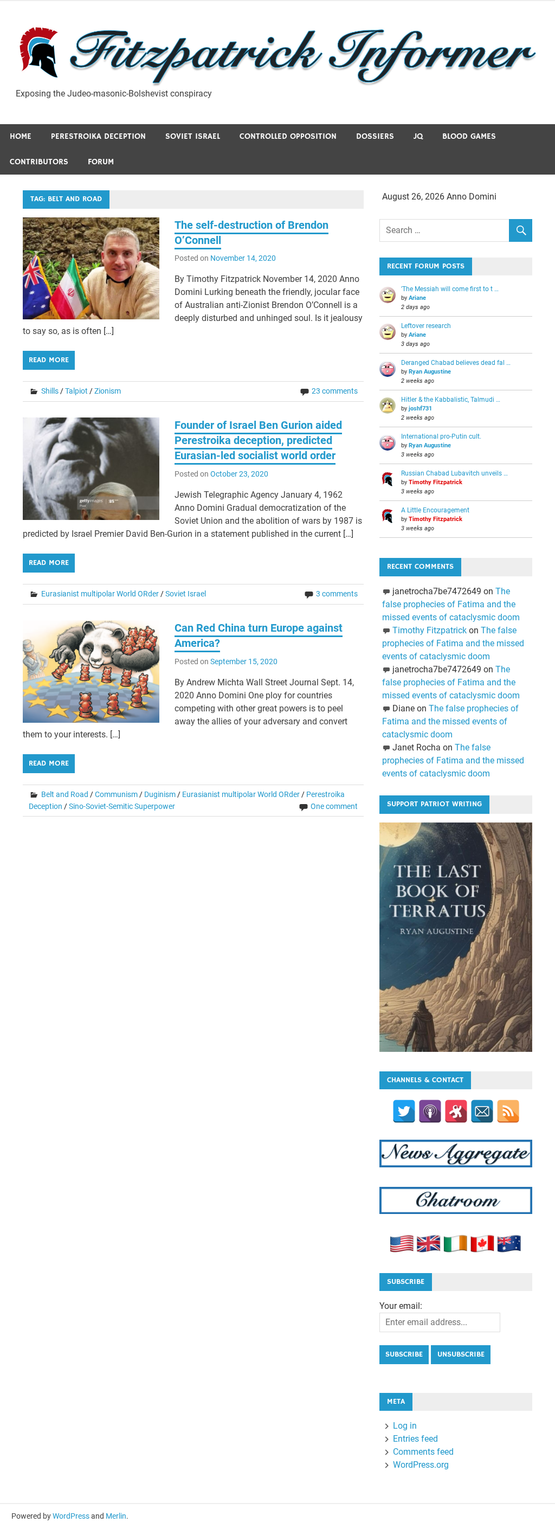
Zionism (107, 391)
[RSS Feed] (508, 1111)
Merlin (116, 1516)
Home (20, 136)
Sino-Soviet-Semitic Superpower (122, 806)
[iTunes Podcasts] (430, 1111)
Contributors (39, 162)
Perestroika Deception (98, 136)
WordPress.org (421, 1465)
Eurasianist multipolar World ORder (100, 593)
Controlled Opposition (288, 136)
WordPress (71, 1516)
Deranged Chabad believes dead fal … (456, 363)
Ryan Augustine (430, 371)
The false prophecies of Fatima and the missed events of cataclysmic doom (451, 604)
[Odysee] (456, 1111)
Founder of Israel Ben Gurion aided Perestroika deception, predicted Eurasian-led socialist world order (258, 440)
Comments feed (423, 1452)
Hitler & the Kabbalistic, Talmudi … (450, 399)
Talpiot (76, 391)
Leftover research (426, 326)
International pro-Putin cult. (441, 436)
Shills (50, 391)
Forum (101, 162)
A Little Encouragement (435, 510)
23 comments (335, 391)
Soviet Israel (192, 136)
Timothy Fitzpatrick (435, 482)
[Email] (482, 1111)
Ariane (417, 297)
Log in (405, 1426)
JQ (418, 136)
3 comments (337, 593)
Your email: (400, 1306)
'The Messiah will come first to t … (450, 289)
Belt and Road (64, 794)
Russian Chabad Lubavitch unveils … (454, 473)
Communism (116, 794)
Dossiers (375, 136)
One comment (334, 806)
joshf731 (420, 408)
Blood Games (469, 136)
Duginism (160, 794)
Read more (49, 360)
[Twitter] (404, 1111)
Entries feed (415, 1439)
